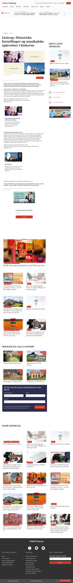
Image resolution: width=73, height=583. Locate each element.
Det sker (26, 6)
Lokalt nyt (34, 6)
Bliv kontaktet (40, 407)
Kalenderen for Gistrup (31, 560)
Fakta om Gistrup (30, 562)
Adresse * (6, 399)
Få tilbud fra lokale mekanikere (33, 571)
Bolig (12, 6)
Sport (42, 6)
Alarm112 (5, 6)
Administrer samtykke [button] (7, 565)
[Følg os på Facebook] (29, 548)
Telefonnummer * (8, 393)
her (15, 181)
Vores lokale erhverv (31, 558)
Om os (3, 556)
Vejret (48, 6)
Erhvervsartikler (30, 565)
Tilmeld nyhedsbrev (65, 580)
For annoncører (6, 558)
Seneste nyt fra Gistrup (31, 556)
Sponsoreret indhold (31, 573)
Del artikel (39, 77)
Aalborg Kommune (30, 567)
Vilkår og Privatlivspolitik (8, 560)
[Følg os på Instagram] (36, 548)
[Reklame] (24, 197)
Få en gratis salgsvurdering (32, 569)
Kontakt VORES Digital (7, 562)
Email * (27, 393)
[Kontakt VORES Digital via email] (43, 548)
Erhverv (18, 6)
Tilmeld (68, 3)
